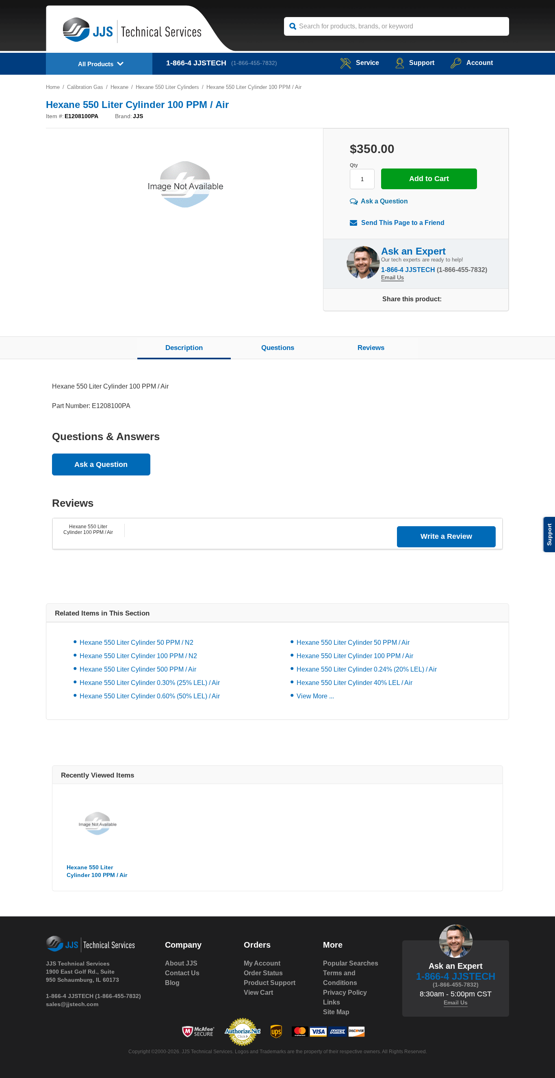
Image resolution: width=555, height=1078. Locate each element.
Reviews (371, 348)
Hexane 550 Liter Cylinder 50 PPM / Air (353, 642)
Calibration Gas (85, 87)
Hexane (119, 87)
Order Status (263, 973)
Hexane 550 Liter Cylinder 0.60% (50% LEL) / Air (150, 696)
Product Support (269, 982)
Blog (172, 982)
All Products (95, 63)
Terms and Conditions (340, 978)
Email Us (392, 277)
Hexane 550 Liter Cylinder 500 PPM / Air (138, 669)
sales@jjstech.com (72, 1004)
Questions (277, 348)
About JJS (181, 963)
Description (184, 348)
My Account (262, 963)
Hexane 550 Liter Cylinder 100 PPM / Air (88, 529)
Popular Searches (350, 963)
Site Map (336, 1012)
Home (53, 87)
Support (421, 62)
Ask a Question (384, 201)
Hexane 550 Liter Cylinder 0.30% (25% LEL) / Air (150, 682)
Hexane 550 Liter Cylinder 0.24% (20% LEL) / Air (367, 669)
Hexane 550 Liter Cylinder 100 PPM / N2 (138, 655)
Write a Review (446, 536)
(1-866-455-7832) (254, 63)
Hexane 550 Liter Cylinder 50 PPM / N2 (136, 642)
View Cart (258, 992)
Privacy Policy (345, 992)
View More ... (315, 696)
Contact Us (182, 973)
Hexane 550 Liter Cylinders (167, 87)
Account (479, 62)
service (367, 62)
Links (331, 1002)
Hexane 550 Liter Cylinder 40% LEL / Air (354, 682)
